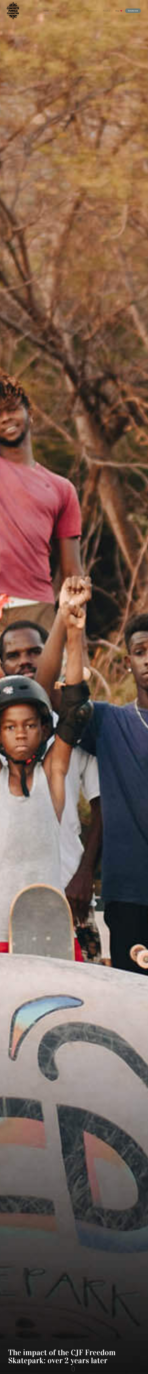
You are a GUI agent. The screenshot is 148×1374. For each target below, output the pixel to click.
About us (107, 11)
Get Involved (91, 11)
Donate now (133, 11)
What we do (56, 11)
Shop (117, 11)
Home (46, 11)
